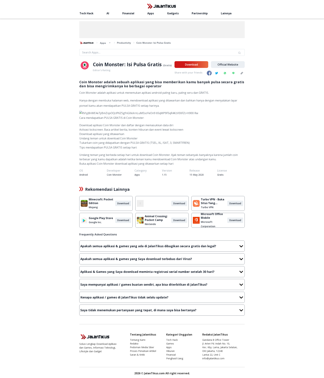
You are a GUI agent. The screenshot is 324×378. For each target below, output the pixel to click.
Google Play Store (101, 218)
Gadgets (173, 13)
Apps (150, 13)
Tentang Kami (137, 339)
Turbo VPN (207, 207)
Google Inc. (95, 222)
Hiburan (170, 351)
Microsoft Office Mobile (212, 216)
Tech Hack (86, 13)
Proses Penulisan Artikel (143, 351)
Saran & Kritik (137, 354)
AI (107, 13)
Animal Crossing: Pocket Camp (156, 218)
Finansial (128, 13)
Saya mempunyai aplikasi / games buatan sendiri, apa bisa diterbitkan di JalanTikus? (143, 284)
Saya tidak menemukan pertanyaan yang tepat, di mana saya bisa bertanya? (138, 310)
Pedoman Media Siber (142, 347)
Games (170, 343)
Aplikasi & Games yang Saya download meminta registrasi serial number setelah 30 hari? (147, 272)
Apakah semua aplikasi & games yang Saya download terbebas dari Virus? (136, 259)
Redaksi (134, 343)
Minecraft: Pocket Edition (101, 201)
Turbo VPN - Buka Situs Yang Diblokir (212, 201)
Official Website (228, 64)
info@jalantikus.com (213, 358)
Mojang (93, 207)
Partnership (200, 13)
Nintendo (150, 224)
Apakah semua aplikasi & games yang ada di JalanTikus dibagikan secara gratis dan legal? (148, 246)
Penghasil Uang (174, 358)
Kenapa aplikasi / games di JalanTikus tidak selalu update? (124, 297)
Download (191, 64)
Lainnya (226, 13)
